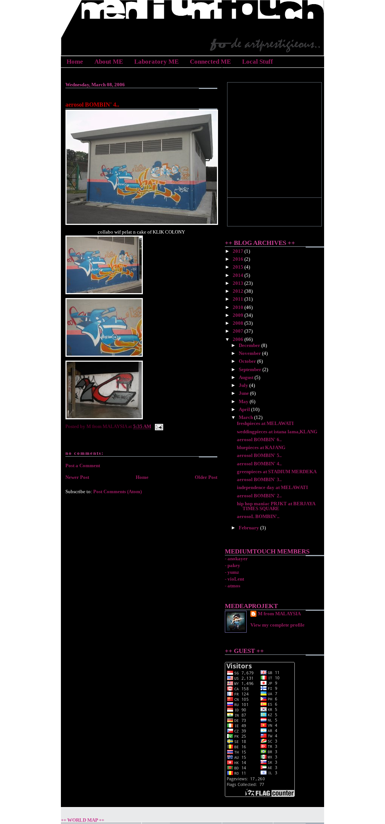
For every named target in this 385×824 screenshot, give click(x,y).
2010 (238, 307)
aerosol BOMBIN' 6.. (259, 439)
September (250, 369)
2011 (238, 299)
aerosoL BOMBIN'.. (258, 516)
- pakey (232, 565)
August (247, 377)
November (250, 353)
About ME (108, 61)
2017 (238, 251)
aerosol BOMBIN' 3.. (259, 479)
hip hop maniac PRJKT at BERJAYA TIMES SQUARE (276, 506)
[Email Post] (157, 426)
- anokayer (236, 558)
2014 (238, 275)
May (244, 401)
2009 (238, 315)
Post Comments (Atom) (117, 491)
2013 (238, 283)
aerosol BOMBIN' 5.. (259, 455)
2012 (238, 291)
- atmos (232, 586)
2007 (238, 331)
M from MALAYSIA (279, 613)
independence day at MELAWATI (272, 487)
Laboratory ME (156, 61)
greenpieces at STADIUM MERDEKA (277, 471)
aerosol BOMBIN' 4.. (92, 104)
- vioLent (234, 579)
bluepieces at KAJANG (261, 447)
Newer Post (77, 477)
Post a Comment (82, 465)
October (248, 361)
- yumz (232, 572)
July (244, 385)
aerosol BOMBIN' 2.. (259, 495)
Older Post (206, 477)
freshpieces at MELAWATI (265, 423)
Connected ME (210, 61)
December (250, 345)
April (245, 409)
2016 (238, 259)
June (244, 393)
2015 (238, 267)
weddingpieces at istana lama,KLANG (277, 431)
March (246, 417)
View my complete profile (277, 625)
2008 (238, 323)
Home (75, 61)
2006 (238, 339)
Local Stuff (257, 61)
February (249, 527)
